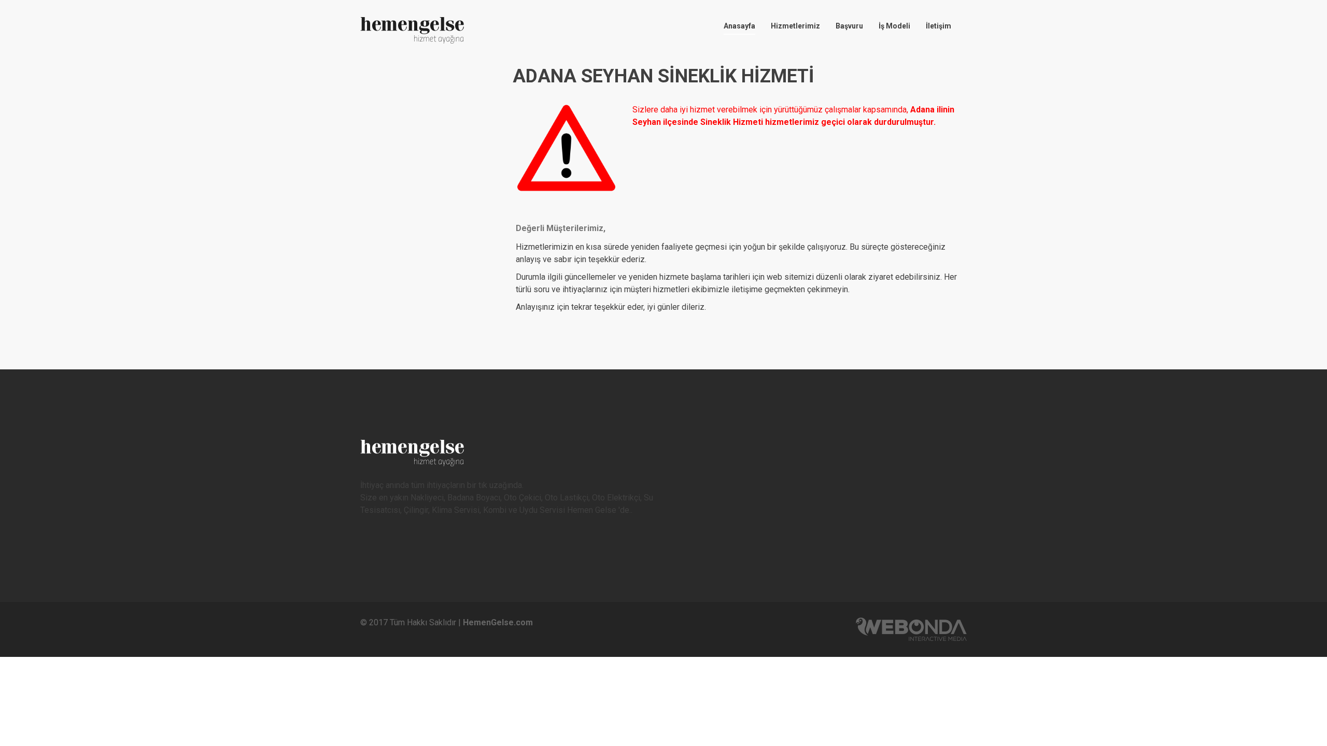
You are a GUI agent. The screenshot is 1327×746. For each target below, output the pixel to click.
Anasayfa (739, 26)
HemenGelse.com (498, 622)
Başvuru (849, 26)
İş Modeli (894, 26)
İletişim (938, 26)
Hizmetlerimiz (795, 26)
